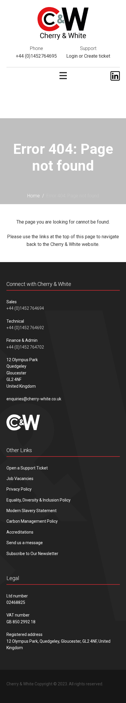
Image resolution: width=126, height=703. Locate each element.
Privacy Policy (19, 489)
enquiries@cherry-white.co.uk (33, 399)
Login (72, 56)
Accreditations (19, 532)
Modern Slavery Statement (31, 510)
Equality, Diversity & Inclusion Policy (38, 500)
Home (33, 196)
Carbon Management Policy (32, 521)
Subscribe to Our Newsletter (32, 553)
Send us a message (24, 542)
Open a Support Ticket (27, 468)
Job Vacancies (19, 478)
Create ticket (97, 56)
